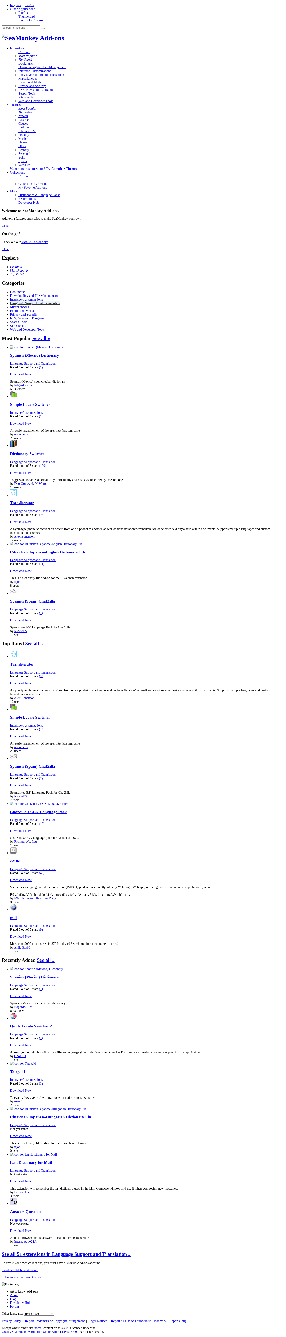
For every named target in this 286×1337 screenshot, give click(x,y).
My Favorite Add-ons (32, 187)
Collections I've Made (32, 183)
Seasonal (24, 153)
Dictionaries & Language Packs (39, 195)
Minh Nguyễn (23, 898)
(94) (41, 514)
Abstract (24, 120)
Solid (21, 157)
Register (15, 5)
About (14, 1295)
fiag (34, 841)
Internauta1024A (25, 1241)
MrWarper (41, 483)
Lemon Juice (22, 1192)
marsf (18, 1101)
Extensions (17, 48)
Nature (22, 142)
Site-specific (26, 97)
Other (22, 146)
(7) (41, 613)
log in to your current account (24, 1277)
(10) (41, 823)
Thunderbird (26, 16)
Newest (23, 116)
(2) (41, 1038)
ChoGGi (20, 1056)
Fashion (23, 127)
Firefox (23, 12)
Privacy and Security (32, 86)
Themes (15, 105)
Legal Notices (98, 1321)
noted (38, 1328)
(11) (41, 564)
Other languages (12, 1313)
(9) (41, 929)
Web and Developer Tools (35, 101)
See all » (41, 338)
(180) (42, 465)
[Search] (43, 28)
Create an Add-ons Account (20, 1270)
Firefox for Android (31, 20)
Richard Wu (22, 841)
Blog (13, 1299)
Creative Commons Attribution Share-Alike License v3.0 (40, 1331)
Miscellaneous (27, 78)
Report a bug (178, 1321)
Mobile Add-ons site (34, 242)
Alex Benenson (24, 536)
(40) (41, 873)
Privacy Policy (12, 1321)
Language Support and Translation (41, 74)
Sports (22, 161)
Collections (17, 172)
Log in (29, 5)
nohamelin (21, 434)
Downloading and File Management (42, 67)
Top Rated (25, 59)
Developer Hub (28, 202)
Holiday (23, 135)
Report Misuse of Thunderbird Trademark (139, 1321)
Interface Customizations (34, 71)
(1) (41, 367)
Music (22, 138)
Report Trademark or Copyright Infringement (55, 1321)
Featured (24, 52)
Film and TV (27, 131)
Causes (23, 123)
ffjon (17, 582)
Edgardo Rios (23, 385)
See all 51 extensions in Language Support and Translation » (66, 1254)
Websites (24, 165)
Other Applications (22, 9)
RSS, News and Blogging (35, 89)
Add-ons (51, 38)
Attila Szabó (22, 947)
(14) (41, 416)
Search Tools (27, 93)
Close (5, 225)
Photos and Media (30, 82)
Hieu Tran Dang (45, 898)
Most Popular (27, 56)
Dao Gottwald (23, 483)
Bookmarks (26, 63)
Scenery (23, 150)
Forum (14, 1306)
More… (15, 191)
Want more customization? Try (43, 168)
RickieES (20, 631)
